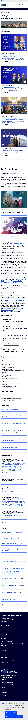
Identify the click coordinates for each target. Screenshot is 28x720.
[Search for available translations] (14, 242)
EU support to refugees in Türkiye (11, 236)
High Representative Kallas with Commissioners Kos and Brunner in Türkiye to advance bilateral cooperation (13, 89)
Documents (4, 650)
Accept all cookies (11, 713)
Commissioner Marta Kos (7, 641)
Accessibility (4, 695)
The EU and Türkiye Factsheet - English (12, 482)
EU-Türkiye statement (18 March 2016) (12, 543)
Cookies (3, 687)
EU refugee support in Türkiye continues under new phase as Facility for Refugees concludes (13, 152)
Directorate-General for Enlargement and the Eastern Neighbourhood (13, 644)
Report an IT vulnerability (7, 682)
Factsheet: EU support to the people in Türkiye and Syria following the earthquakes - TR (14, 432)
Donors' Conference (7, 209)
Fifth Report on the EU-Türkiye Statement (13, 556)
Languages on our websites (7, 684)
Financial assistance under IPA (10, 605)
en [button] (19, 5)
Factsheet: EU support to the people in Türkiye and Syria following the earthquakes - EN (14, 423)
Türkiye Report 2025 (7, 491)
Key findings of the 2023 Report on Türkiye (13, 532)
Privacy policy (4, 690)
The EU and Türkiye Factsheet (10, 409)
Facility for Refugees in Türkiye (10, 538)
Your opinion (4, 634)
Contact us (3, 679)
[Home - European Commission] (5, 4)
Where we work (5, 12)
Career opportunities (6, 648)
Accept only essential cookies (14, 716)
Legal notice (4, 692)
